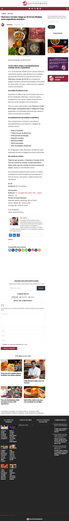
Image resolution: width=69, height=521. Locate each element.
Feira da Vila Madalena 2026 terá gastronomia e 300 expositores (10, 402)
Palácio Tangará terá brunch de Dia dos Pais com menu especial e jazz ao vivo (60, 441)
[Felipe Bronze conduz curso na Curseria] (34, 369)
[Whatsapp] (22, 250)
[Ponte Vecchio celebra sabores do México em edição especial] (11, 365)
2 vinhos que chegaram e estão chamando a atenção (60, 430)
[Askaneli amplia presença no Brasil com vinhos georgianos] (4, 427)
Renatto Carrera (18, 413)
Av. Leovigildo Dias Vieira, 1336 (25, 193)
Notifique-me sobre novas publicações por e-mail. (15, 344)
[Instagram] (10, 235)
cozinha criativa (22, 411)
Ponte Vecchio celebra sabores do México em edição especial (11, 374)
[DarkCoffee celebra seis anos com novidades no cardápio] (34, 392)
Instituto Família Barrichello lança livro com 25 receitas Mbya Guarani (4, 456)
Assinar (41, 288)
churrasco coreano (8, 411)
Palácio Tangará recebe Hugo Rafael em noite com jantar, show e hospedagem (13, 436)
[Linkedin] (14, 235)
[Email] (26, 250)
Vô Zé (11, 71)
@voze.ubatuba (21, 186)
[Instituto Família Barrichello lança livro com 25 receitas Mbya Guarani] (4, 447)
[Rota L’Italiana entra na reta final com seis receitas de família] (13, 447)
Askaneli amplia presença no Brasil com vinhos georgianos (4, 434)
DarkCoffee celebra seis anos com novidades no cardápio (33, 401)
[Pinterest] (19, 250)
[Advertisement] (26, 263)
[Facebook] (18, 235)
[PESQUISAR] (67, 8)
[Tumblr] (35, 250)
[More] (39, 250)
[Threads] (29, 250)
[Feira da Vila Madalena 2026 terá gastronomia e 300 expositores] (11, 392)
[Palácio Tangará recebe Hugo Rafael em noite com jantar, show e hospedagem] (13, 427)
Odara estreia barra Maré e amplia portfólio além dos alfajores (4, 474)
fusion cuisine (34, 411)
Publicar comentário (9, 348)
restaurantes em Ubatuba (35, 413)
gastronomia (6, 413)
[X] (13, 250)
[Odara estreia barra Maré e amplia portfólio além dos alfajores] (4, 466)
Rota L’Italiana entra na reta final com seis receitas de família (13, 455)
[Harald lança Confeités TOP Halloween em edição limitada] (13, 466)
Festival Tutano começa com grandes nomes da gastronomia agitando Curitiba (61, 453)
